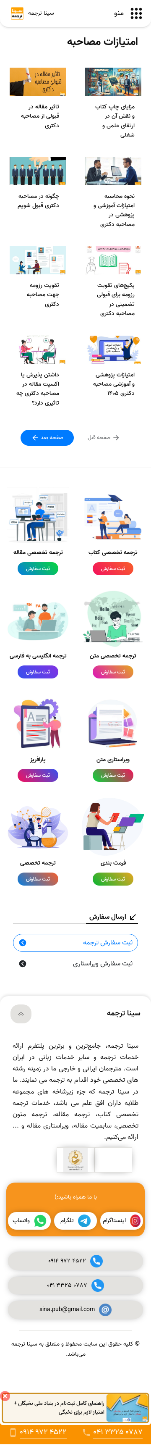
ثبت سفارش (113, 569)
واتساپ (21, 1220)
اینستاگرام (114, 1220)
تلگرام (67, 1220)
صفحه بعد (51, 438)
